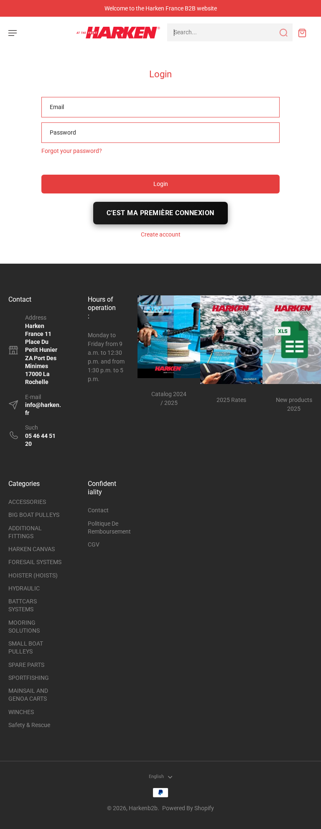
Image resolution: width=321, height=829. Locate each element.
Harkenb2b (143, 808)
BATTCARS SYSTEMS (22, 605)
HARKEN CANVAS (31, 549)
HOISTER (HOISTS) (33, 575)
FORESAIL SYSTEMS (34, 562)
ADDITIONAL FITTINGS (25, 532)
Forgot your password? (71, 150)
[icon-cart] (302, 32)
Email (57, 107)
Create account (161, 234)
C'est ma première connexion (160, 213)
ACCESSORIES (27, 501)
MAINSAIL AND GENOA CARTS (28, 694)
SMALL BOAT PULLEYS (25, 647)
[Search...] (283, 32)
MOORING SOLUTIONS (24, 626)
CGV (93, 544)
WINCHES (21, 712)
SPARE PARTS (26, 664)
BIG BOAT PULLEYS (33, 514)
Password (63, 132)
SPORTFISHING (28, 677)
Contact (98, 510)
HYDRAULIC (24, 588)
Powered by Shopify (188, 808)
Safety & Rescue (29, 725)
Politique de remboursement (106, 527)
